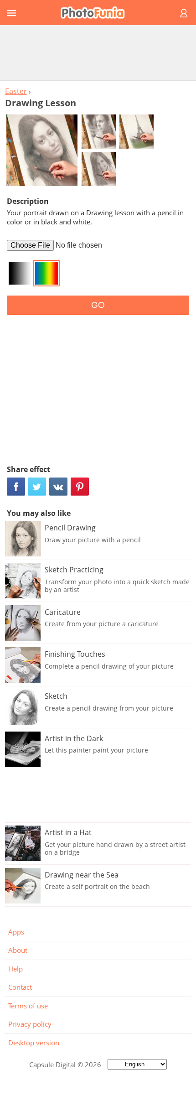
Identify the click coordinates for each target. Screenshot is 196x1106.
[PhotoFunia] (96, 12)
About (17, 950)
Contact (20, 987)
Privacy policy (30, 1023)
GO (98, 305)
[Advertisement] (98, 52)
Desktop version (33, 1042)
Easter (16, 91)
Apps (16, 931)
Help (15, 968)
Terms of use (28, 1005)
